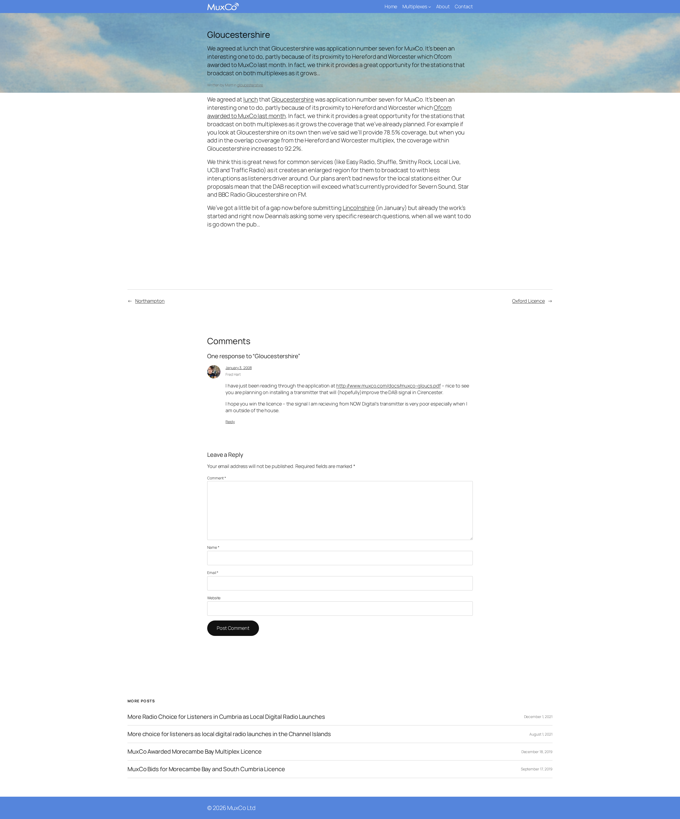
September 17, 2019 (536, 768)
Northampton (150, 301)
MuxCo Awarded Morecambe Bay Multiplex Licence (195, 751)
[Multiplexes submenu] (429, 6)
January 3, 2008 (239, 367)
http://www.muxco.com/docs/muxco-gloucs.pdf (388, 385)
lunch (250, 99)
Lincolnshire (359, 208)
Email (212, 572)
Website (213, 597)
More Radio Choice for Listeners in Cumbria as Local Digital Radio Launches (226, 717)
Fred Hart (233, 374)
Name (213, 547)
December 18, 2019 (536, 751)
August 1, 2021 (540, 734)
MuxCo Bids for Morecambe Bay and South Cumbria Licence (206, 769)
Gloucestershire (292, 99)
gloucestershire (250, 84)
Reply (230, 421)
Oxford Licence (528, 301)
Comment (216, 477)
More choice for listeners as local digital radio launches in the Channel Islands (229, 734)
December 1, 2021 (538, 716)
